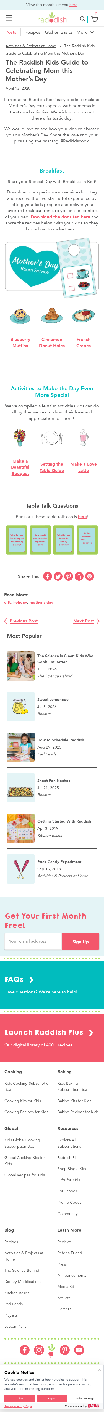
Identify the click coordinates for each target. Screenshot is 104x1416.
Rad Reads (13, 1304)
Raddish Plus (68, 1158)
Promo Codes (69, 1203)
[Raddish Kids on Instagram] (39, 1354)
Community (68, 1214)
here (73, 4)
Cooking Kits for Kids (22, 1101)
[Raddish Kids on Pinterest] (65, 1354)
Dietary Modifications (22, 1282)
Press (62, 1264)
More (82, 32)
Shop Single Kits (72, 1169)
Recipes (32, 32)
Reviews (64, 1242)
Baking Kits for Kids (74, 1101)
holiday (20, 602)
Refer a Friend (70, 1253)
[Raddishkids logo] (51, 1351)
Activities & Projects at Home (31, 46)
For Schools (68, 1191)
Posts (11, 32)
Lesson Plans (15, 1327)
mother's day (41, 602)
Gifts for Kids (69, 1180)
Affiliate (64, 1298)
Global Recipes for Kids (24, 1175)
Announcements (72, 1275)
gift (7, 602)
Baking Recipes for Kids (78, 1112)
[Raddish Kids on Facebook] (25, 1354)
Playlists (11, 1315)
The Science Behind (21, 1270)
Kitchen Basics (58, 32)
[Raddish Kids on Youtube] (79, 1354)
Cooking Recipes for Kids (26, 1112)
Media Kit (66, 1287)
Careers (64, 1309)
